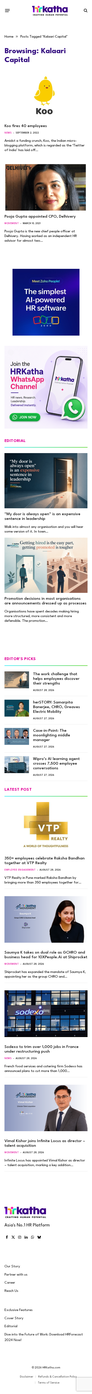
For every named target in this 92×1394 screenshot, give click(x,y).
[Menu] (7, 10)
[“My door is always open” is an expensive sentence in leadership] (46, 480)
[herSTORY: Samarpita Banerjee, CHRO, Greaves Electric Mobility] (16, 708)
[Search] (85, 11)
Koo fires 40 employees (25, 126)
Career (9, 1283)
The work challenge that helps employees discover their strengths (56, 678)
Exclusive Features (18, 1310)
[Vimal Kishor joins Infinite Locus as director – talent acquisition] (46, 1108)
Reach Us (11, 1291)
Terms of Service (48, 1383)
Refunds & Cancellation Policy (57, 1377)
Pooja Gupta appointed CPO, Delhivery (40, 217)
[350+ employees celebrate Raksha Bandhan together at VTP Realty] (46, 825)
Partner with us (15, 1274)
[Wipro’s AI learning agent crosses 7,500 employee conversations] (16, 764)
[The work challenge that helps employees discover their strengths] (16, 679)
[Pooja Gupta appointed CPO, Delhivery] (46, 187)
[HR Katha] (50, 10)
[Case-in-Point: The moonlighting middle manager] (16, 736)
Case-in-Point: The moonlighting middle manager (51, 735)
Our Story (12, 1266)
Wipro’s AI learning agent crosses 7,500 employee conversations (56, 763)
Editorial (10, 1326)
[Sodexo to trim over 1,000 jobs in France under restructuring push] (46, 1013)
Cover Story (13, 1318)
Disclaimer (26, 1377)
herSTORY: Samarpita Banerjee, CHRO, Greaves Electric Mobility (56, 707)
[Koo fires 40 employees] (46, 97)
